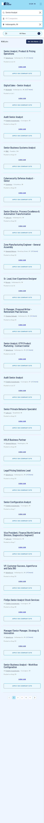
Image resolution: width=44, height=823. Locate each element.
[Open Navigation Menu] (40, 4)
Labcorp (9, 218)
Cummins (9, 184)
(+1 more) (29, 58)
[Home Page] (8, 4)
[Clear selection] (40, 13)
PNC (7, 151)
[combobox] (24, 12)
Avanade (9, 90)
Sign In (32, 4)
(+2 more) (34, 382)
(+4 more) (33, 316)
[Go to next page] (34, 697)
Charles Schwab (11, 316)
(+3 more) (34, 251)
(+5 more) (29, 475)
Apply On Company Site (22, 73)
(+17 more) (29, 90)
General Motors (11, 251)
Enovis (8, 282)
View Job (22, 67)
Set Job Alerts (33, 41)
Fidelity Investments (13, 121)
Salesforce (9, 58)
